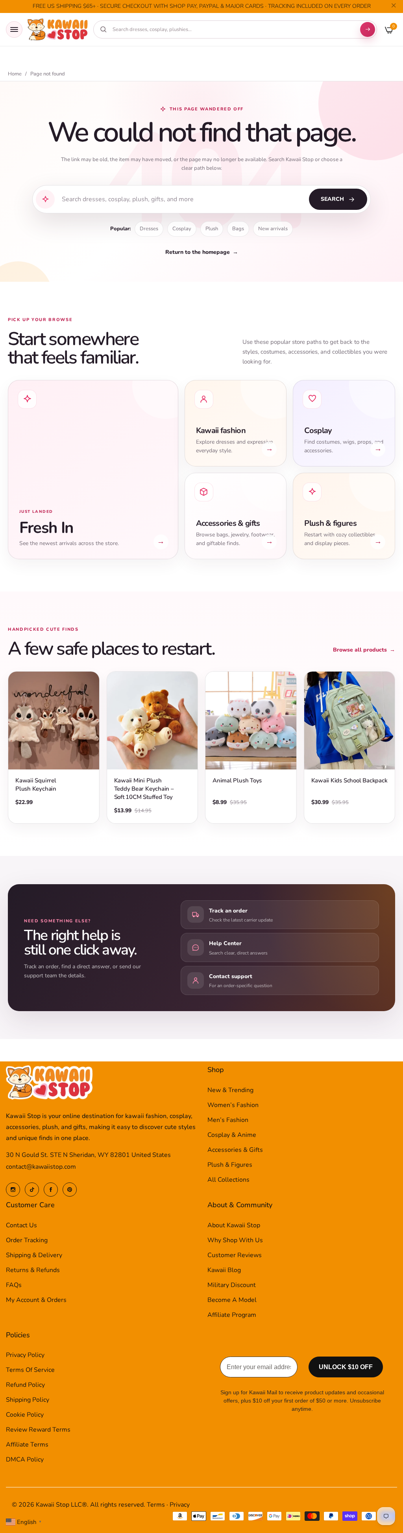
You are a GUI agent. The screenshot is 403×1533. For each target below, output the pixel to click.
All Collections (228, 1179)
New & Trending (230, 1090)
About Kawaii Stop (233, 1225)
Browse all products (364, 650)
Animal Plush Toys (237, 780)
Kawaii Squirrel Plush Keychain (35, 785)
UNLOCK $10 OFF (346, 1367)
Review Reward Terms (38, 1429)
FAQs (14, 1285)
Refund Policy (25, 1385)
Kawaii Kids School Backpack (349, 780)
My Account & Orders (36, 1300)
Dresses (149, 228)
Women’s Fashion (233, 1105)
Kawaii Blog (224, 1270)
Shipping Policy (27, 1399)
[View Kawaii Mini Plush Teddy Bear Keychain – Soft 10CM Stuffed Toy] (152, 720)
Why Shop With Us (235, 1240)
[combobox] (232, 29)
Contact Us (21, 1225)
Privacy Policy (25, 1355)
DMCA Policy (25, 1459)
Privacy (180, 1504)
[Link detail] (13, 1189)
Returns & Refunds (33, 1270)
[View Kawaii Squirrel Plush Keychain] (53, 720)
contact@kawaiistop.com (41, 1166)
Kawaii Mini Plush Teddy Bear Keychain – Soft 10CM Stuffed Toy (144, 789)
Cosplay (181, 228)
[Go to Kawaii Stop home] (57, 29)
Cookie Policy (25, 1414)
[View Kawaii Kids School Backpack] (349, 720)
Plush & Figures (229, 1164)
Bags (238, 228)
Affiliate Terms (27, 1444)
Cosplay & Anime (231, 1135)
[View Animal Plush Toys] (250, 720)
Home (15, 74)
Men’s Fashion (227, 1120)
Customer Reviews (234, 1255)
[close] (393, 6)
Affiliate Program (231, 1315)
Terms (156, 1504)
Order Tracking (27, 1240)
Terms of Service (30, 1370)
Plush (211, 228)
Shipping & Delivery (34, 1255)
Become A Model (232, 1300)
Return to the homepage (201, 252)
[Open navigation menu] (14, 29)
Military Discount (231, 1285)
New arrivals (273, 228)
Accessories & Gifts (235, 1150)
